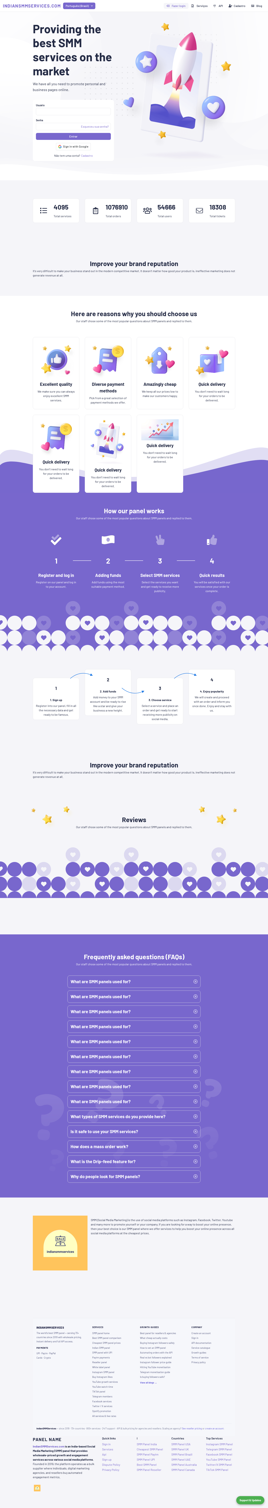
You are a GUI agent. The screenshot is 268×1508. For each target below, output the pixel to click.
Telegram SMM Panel (219, 1449)
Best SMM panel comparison (106, 1337)
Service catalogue (200, 1347)
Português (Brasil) (77, 5)
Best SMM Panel (147, 1464)
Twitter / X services (102, 1406)
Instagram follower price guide (155, 1362)
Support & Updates (250, 1500)
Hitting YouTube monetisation (155, 1367)
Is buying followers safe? (152, 1376)
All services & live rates (104, 1416)
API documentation (201, 1342)
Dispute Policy (111, 1464)
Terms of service (200, 1357)
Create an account (201, 1333)
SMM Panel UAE (181, 1459)
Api (104, 1454)
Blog (259, 5)
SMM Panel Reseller (149, 1469)
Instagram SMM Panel (219, 1444)
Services (107, 1449)
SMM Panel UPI (146, 1459)
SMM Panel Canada (183, 1469)
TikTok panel (98, 1391)
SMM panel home (101, 1333)
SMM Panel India (147, 1444)
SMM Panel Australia (184, 1464)
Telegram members (102, 1396)
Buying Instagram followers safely (157, 1342)
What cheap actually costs (153, 1337)
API (221, 5)
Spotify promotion (101, 1411)
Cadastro (239, 5)
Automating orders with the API (156, 1352)
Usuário (40, 105)
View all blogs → (148, 1382)
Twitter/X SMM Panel (219, 1464)
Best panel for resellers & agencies (158, 1333)
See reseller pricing (192, 1428)
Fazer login (179, 5)
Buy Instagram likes (102, 1376)
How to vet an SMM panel (153, 1347)
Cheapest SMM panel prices (106, 1342)
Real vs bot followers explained (156, 1357)
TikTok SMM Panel (217, 1469)
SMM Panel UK (180, 1449)
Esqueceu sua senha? (95, 126)
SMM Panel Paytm (147, 1454)
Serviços (202, 5)
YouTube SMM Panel (218, 1459)
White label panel (101, 1367)
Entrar (73, 136)
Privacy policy (198, 1362)
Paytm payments (101, 1357)
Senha (39, 120)
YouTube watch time (102, 1386)
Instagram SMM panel (103, 1372)
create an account (214, 1428)
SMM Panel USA (181, 1444)
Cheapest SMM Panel (150, 1449)
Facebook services (102, 1401)
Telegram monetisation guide (155, 1372)
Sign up (107, 1459)
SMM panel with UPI (102, 1352)
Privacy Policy (110, 1469)
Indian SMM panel (101, 1347)
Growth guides (198, 1352)
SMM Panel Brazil (181, 1454)
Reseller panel (99, 1362)
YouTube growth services (105, 1381)
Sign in (194, 1337)
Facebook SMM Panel (219, 1454)
